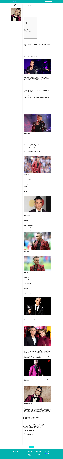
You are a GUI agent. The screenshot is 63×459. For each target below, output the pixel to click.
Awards (26, 28)
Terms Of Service (38, 453)
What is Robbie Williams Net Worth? (29, 32)
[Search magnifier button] (51, 1)
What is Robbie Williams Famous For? (29, 19)
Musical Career (26, 21)
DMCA (29, 454)
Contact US (41, 1)
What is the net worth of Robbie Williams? (31, 37)
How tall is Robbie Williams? (28, 31)
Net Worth (38, 1)
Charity (25, 30)
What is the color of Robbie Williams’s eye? (31, 36)
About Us (29, 453)
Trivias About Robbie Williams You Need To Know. (30, 33)
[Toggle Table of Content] (36, 17)
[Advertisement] (37, 11)
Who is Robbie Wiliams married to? (29, 29)
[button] (43, 1)
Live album (26, 23)
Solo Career (26, 22)
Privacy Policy (38, 454)
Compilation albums (27, 24)
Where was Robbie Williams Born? (28, 20)
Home (33, 1)
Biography (35, 1)
